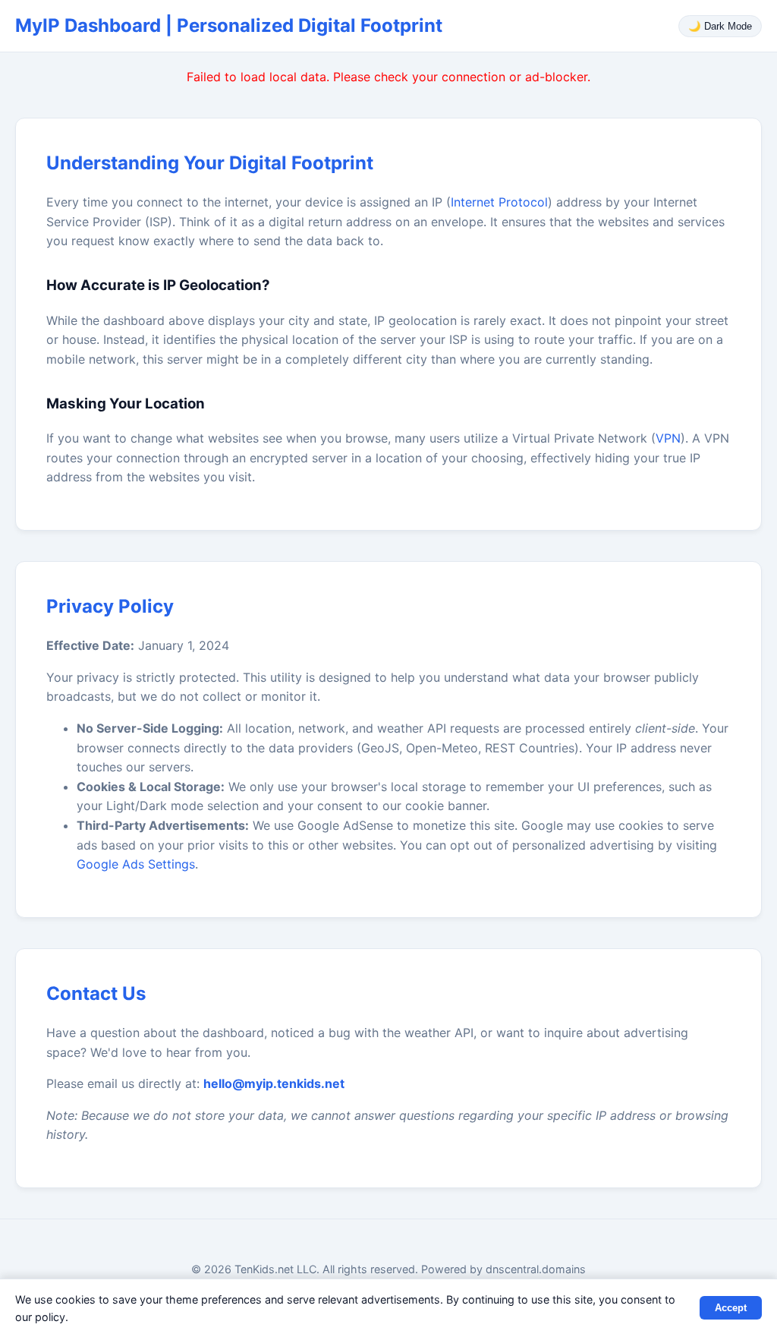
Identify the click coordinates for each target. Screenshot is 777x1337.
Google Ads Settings (136, 864)
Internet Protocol (499, 202)
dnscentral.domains (536, 1269)
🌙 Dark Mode (720, 26)
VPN (668, 438)
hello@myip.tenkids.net (273, 1083)
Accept (731, 1307)
